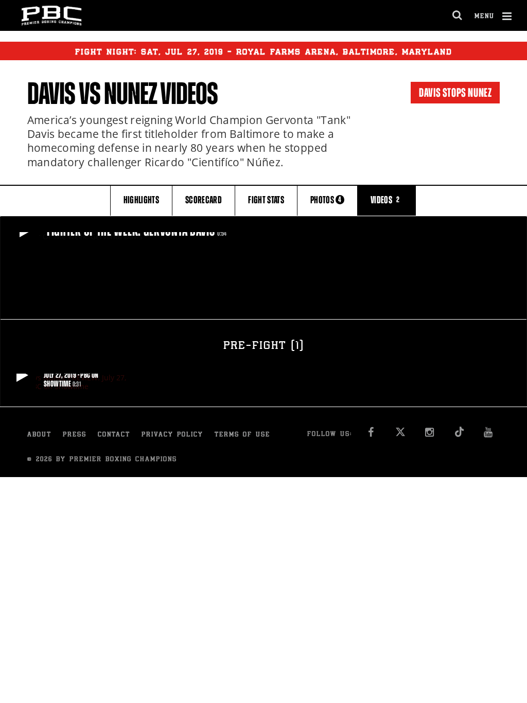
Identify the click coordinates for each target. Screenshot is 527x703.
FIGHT (266, 200)
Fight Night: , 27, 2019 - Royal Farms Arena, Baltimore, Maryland (263, 52)
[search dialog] (457, 15)
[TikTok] (458, 435)
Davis (51, 93)
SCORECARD (203, 200)
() (263, 346)
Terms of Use (242, 435)
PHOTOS (326, 200)
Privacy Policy (172, 435)
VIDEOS (385, 200)
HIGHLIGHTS (142, 200)
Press (74, 435)
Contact (114, 435)
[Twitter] (400, 435)
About (39, 435)
